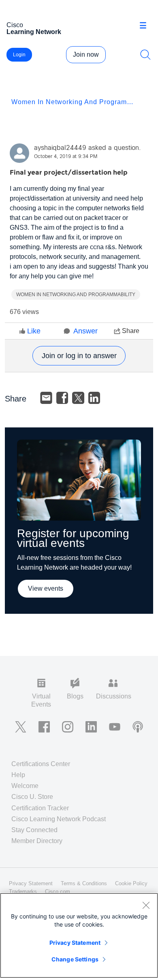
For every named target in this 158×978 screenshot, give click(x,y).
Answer (85, 331)
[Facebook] (62, 398)
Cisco (33, 28)
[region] (79, 935)
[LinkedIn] (94, 398)
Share (130, 330)
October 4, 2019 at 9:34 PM (65, 156)
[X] (78, 398)
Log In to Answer (79, 355)
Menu (146, 26)
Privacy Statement (74, 942)
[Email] (46, 398)
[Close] (146, 905)
